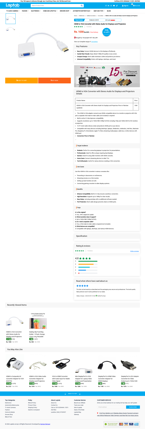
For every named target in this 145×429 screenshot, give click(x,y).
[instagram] (111, 5)
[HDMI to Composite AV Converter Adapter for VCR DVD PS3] (15, 373)
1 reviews (89, 26)
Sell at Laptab (78, 407)
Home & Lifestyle (10, 412)
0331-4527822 (135, 1)
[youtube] (114, 5)
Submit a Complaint (34, 410)
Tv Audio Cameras (10, 407)
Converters (94, 41)
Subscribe (133, 407)
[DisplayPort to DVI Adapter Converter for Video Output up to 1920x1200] (130, 373)
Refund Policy (32, 403)
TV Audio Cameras (12, 11)
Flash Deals (79, 20)
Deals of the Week (79, 410)
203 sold (107, 20)
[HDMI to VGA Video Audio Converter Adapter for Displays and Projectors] (38, 373)
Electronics (35, 11)
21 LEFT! (107, 32)
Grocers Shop (64, 11)
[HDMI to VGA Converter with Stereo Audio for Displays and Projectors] (15, 328)
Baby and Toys (98, 11)
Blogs (109, 11)
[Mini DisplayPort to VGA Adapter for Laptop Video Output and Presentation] (84, 373)
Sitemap (76, 414)
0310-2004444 (124, 1)
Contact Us (54, 405)
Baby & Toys (8, 417)
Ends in (91, 20)
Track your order (78, 405)
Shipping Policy (32, 407)
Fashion (25, 11)
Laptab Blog (77, 412)
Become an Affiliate (79, 403)
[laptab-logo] (12, 5)
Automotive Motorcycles (81, 11)
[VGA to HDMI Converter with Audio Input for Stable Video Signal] (61, 373)
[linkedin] (108, 5)
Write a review (134, 251)
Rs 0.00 (137, 5)
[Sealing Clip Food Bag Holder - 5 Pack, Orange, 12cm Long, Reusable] (38, 328)
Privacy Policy (32, 405)
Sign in (125, 5)
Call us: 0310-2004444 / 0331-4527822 (60, 409)
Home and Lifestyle (49, 11)
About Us (53, 403)
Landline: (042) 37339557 (58, 412)
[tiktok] (117, 5)
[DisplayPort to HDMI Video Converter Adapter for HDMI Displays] (107, 373)
